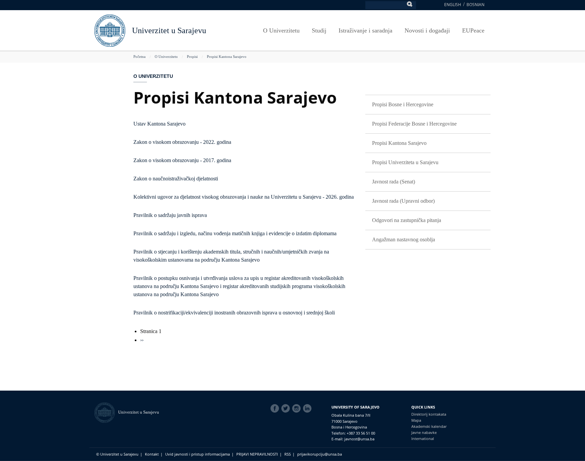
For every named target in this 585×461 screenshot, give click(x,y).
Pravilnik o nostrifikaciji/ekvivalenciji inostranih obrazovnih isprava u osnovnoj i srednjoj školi (234, 312)
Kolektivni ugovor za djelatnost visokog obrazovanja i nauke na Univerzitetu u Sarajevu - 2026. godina (243, 197)
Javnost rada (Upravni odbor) (403, 201)
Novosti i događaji (427, 30)
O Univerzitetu (281, 30)
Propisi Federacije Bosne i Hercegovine (414, 124)
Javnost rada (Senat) (393, 181)
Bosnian (475, 4)
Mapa (416, 420)
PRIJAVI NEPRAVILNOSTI (257, 454)
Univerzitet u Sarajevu (169, 30)
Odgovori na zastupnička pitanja (406, 220)
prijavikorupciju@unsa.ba (319, 454)
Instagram (297, 408)
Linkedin (308, 408)
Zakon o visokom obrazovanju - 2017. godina (182, 160)
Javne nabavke (424, 432)
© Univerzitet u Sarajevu (117, 454)
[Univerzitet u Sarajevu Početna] (109, 30)
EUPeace (473, 30)
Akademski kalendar (429, 426)
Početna (139, 56)
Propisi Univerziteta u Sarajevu (405, 162)
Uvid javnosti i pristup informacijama (197, 454)
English (452, 4)
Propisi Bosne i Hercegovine (402, 104)
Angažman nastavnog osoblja (403, 239)
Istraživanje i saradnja (365, 30)
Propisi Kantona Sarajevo (226, 56)
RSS (287, 454)
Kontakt (152, 454)
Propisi (192, 56)
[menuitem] (428, 104)
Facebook (275, 408)
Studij (319, 30)
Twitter (286, 408)
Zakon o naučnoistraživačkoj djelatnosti (175, 178)
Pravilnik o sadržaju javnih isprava (170, 215)
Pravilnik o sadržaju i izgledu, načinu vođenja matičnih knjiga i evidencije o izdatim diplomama (235, 233)
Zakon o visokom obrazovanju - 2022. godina (182, 142)
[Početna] (106, 412)
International (422, 438)
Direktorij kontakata (428, 414)
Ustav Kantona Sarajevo (159, 124)
